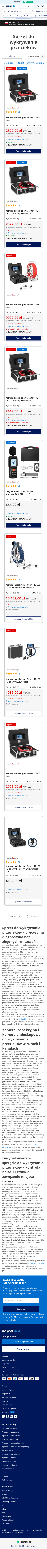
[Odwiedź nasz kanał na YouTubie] (3, 1417)
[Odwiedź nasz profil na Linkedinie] (11, 1417)
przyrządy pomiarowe (35, 1263)
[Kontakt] (33, 6)
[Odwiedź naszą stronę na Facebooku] (7, 1417)
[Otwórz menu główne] (3, 6)
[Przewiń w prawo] (45, 23)
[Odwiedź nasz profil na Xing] (15, 1417)
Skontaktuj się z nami (23, 1341)
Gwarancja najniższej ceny (18, 139)
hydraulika (23, 1019)
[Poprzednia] (20, 916)
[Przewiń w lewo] (2, 23)
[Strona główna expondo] (4, 63)
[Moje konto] (38, 6)
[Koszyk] (42, 6)
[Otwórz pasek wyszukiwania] (28, 6)
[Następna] (28, 916)
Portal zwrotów (23, 1349)
